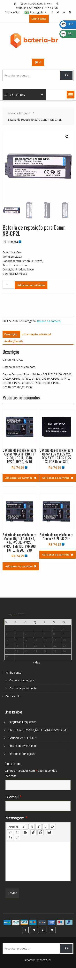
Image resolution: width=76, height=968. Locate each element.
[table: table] (49, 832)
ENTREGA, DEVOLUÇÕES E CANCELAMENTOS (37, 730)
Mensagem (16, 817)
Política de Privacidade (22, 746)
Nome (10, 775)
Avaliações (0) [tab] (13, 341)
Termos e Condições (21, 754)
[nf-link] (33, 832)
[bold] (31, 826)
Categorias (17, 95)
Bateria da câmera (48, 321)
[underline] (45, 826)
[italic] (38, 826)
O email (13, 796)
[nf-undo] (10, 837)
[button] (70, 94)
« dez (36, 662)
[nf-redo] (17, 837)
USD (67, 24)
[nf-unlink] (40, 832)
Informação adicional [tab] (36, 334)
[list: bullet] (17, 832)
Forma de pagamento (23, 688)
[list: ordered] (10, 832)
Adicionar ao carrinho (31, 285)
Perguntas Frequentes (22, 722)
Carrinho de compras (22, 680)
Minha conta (39, 18)
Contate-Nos (12, 12)
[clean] (52, 826)
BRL (67, 33)
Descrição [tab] (10, 334)
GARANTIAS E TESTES (22, 738)
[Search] (66, 75)
